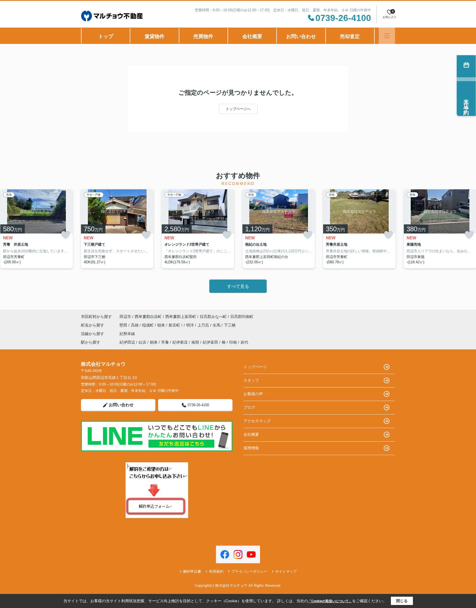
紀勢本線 (127, 333)
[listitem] (117, 228)
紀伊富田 (210, 342)
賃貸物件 (154, 36)
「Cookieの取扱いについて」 (330, 601)
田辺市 (125, 316)
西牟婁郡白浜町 (148, 316)
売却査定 (350, 36)
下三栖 (230, 325)
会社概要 (252, 36)
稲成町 (148, 325)
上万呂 (204, 325)
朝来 (161, 325)
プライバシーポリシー (249, 571)
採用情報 (251, 448)
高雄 (135, 325)
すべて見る (238, 286)
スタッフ (251, 380)
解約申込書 (192, 571)
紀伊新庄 (180, 342)
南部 (195, 342)
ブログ (249, 407)
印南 (233, 342)
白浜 (142, 342)
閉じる (402, 601)
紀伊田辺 (127, 342)
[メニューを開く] (387, 35)
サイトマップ (286, 571)
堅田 (124, 325)
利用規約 (216, 571)
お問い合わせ (301, 36)
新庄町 (175, 325)
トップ (105, 36)
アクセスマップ (257, 421)
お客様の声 (253, 394)
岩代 (244, 342)
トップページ (255, 367)
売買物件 (203, 36)
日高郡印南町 (241, 316)
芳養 (165, 342)
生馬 (217, 325)
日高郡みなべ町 (213, 316)
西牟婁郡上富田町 (180, 316)
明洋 (190, 325)
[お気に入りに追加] (65, 235)
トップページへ (238, 109)
